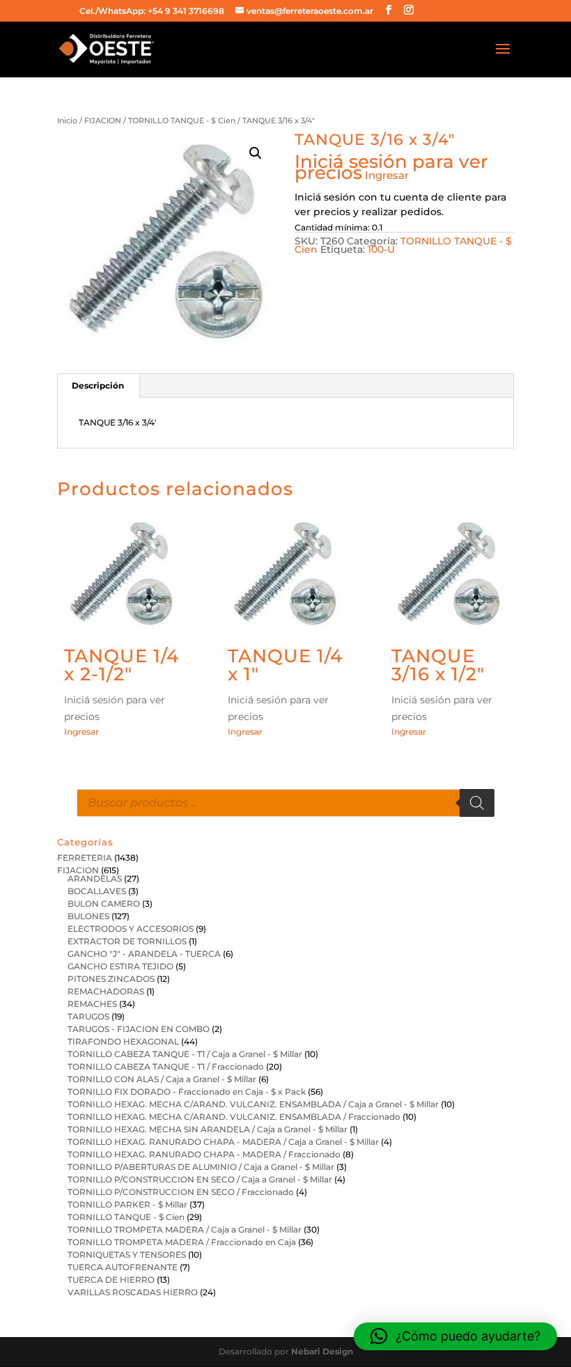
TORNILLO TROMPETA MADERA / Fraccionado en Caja (182, 1242)
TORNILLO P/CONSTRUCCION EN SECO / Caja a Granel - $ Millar (200, 1179)
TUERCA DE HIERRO (111, 1279)
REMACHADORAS (106, 991)
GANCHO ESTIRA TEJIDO (120, 966)
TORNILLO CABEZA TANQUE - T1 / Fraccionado (166, 1066)
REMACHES (92, 1004)
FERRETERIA (84, 857)
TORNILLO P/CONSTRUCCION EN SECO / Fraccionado (181, 1192)
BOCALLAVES (97, 891)
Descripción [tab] (98, 385)
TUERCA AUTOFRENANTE (123, 1267)
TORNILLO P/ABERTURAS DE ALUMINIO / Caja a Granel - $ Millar (201, 1167)
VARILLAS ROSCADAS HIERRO (133, 1292)
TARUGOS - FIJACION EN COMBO (139, 1029)
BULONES (88, 916)
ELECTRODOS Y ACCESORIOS (131, 928)
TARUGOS (88, 1016)
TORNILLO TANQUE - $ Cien (181, 120)
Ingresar (387, 175)
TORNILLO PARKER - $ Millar (127, 1204)
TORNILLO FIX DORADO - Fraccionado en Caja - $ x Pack (187, 1091)
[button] (255, 153)
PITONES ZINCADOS (111, 979)
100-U (381, 249)
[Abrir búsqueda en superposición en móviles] (285, 803)
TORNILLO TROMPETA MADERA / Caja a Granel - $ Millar (185, 1229)
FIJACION (102, 120)
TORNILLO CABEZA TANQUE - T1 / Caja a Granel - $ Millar (185, 1054)
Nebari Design (322, 1351)
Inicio (67, 120)
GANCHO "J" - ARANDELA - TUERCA (144, 953)
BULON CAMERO (104, 903)
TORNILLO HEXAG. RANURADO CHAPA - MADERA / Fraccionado (204, 1154)
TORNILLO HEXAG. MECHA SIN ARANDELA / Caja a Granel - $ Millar (207, 1129)
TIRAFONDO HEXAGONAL (123, 1041)
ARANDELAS (95, 878)
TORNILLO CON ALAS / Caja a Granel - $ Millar (162, 1079)
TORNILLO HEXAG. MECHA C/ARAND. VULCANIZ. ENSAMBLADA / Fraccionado (234, 1116)
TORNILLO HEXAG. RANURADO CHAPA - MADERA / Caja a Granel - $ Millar (223, 1141)
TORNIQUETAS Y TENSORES (127, 1254)
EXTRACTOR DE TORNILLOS (127, 941)
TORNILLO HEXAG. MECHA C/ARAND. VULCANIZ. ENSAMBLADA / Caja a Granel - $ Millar (253, 1104)
